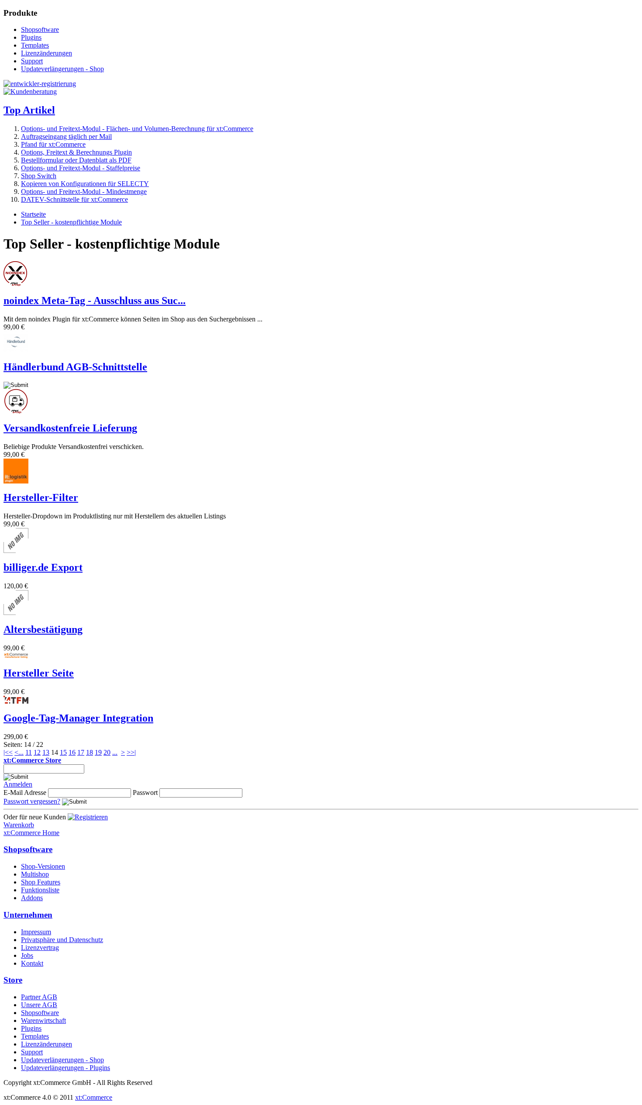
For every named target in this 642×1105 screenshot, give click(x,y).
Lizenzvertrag (40, 947)
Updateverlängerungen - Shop (62, 69)
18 (89, 752)
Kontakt (32, 963)
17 (80, 752)
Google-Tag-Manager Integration (78, 718)
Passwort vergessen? (31, 801)
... (21, 752)
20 (107, 752)
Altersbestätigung (43, 629)
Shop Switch (38, 176)
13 (45, 752)
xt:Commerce (93, 1097)
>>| (131, 752)
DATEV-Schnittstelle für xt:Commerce (74, 199)
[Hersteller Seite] (15, 656)
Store (12, 979)
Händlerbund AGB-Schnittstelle (75, 367)
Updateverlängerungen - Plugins (65, 1067)
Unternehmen (27, 914)
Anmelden (17, 784)
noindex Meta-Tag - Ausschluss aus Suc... (94, 300)
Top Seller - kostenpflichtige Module (71, 222)
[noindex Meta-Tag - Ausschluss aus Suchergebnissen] (15, 283)
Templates (35, 45)
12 (37, 752)
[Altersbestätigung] (15, 612)
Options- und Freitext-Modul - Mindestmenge (84, 191)
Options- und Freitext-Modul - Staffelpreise (80, 168)
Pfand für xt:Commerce (53, 144)
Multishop (35, 874)
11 (28, 752)
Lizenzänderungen (46, 53)
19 (98, 752)
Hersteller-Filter (40, 497)
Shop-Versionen (43, 866)
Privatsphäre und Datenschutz (62, 939)
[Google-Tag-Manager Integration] (15, 701)
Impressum (36, 932)
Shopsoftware (40, 29)
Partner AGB (39, 997)
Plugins (31, 37)
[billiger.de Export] (15, 550)
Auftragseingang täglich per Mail (66, 136)
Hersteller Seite (38, 673)
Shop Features (40, 882)
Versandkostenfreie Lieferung (70, 428)
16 (72, 752)
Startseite (33, 214)
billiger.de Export (43, 567)
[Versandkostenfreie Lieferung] (15, 411)
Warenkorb (18, 825)
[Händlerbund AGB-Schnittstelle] (15, 350)
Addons (32, 897)
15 (63, 752)
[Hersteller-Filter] (15, 481)
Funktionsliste (40, 890)
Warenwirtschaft (43, 1020)
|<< (8, 752)
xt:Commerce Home (31, 832)
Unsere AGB (39, 1004)
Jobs (27, 955)
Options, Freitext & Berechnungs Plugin (76, 152)
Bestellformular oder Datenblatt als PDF (76, 160)
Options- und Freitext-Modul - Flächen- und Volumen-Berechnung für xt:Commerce (137, 128)
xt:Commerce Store (32, 760)
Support (32, 61)
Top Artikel (29, 110)
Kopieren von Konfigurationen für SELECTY (85, 183)
